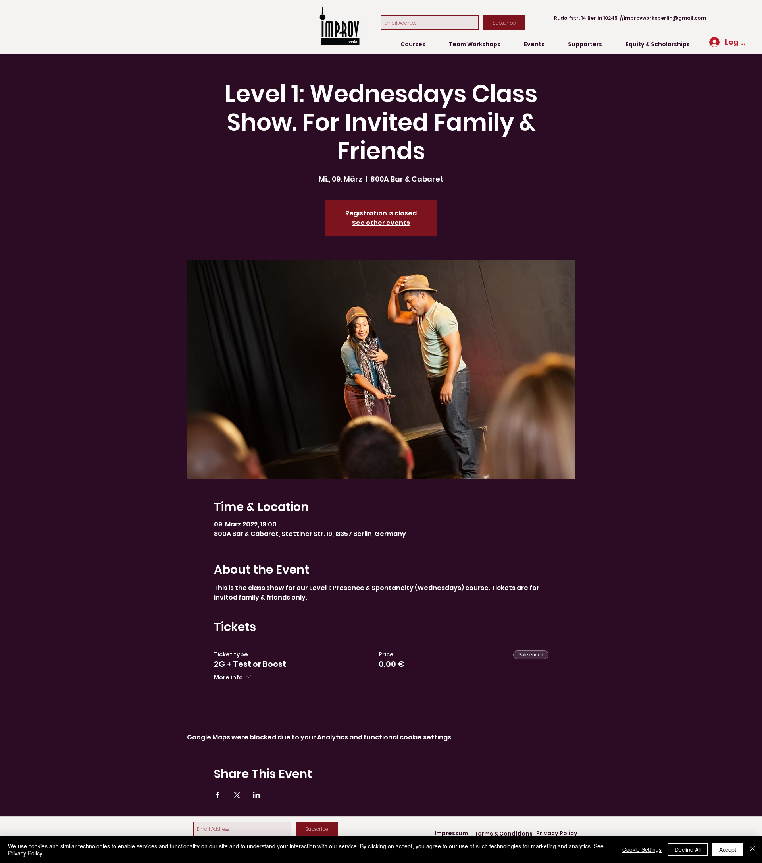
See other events (381, 222)
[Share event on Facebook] (217, 795)
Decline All (688, 849)
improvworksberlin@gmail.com (665, 18)
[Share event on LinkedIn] (256, 795)
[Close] (752, 849)
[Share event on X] (237, 795)
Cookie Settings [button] (642, 849)
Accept (727, 849)
